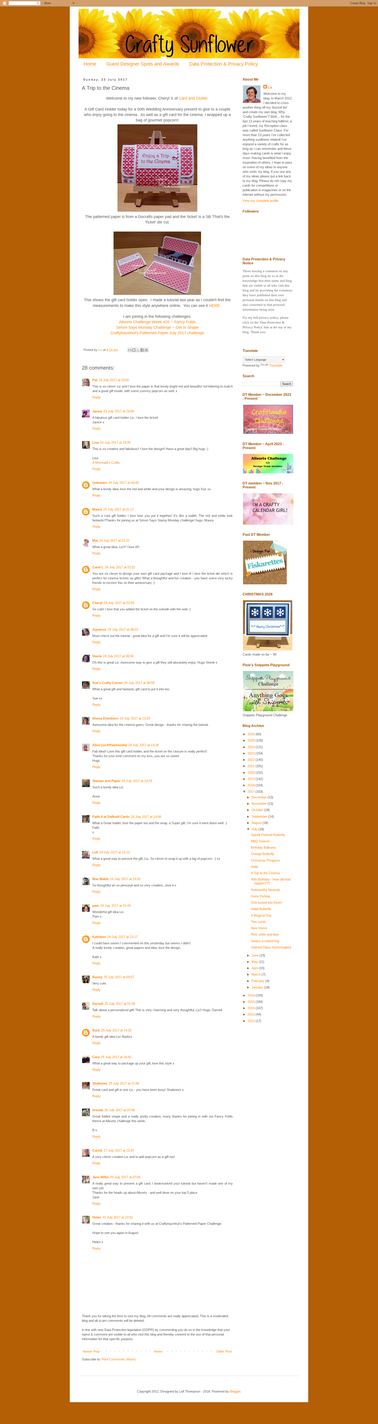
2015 (252, 1002)
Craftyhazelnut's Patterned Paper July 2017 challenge (157, 333)
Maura (97, 509)
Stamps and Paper (106, 781)
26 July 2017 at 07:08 (119, 1110)
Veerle (97, 656)
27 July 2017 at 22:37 (119, 1150)
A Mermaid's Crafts (106, 462)
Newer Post (91, 1351)
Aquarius (99, 629)
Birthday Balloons (263, 847)
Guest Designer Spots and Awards (142, 64)
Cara (96, 1057)
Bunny (97, 977)
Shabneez (99, 1083)
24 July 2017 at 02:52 (120, 567)
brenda (97, 1110)
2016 (252, 995)
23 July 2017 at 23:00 (114, 380)
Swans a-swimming (265, 941)
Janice (97, 411)
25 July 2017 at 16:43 (116, 1057)
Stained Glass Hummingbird (271, 947)
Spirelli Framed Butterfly (268, 835)
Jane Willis (100, 1177)
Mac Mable (100, 879)
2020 (252, 772)
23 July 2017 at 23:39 (115, 442)
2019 (252, 779)
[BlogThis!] (134, 350)
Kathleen (99, 937)
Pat (94, 380)
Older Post (224, 1351)
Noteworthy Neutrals (265, 890)
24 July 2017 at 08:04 (118, 656)
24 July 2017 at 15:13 (114, 852)
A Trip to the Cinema (265, 873)
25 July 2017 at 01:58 (120, 1003)
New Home (259, 928)
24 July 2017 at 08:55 (139, 683)
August (257, 823)
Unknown (99, 482)
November (260, 803)
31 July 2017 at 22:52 (117, 1217)
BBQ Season (260, 841)
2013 (252, 1014)
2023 (252, 753)
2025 (252, 740)
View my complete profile (260, 200)
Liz (270, 87)
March (257, 974)
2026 (252, 734)
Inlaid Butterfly (261, 909)
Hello (254, 867)
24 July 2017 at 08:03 (123, 629)
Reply (96, 397)
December (260, 797)
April (255, 968)
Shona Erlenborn (105, 718)
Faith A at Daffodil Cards (111, 816)
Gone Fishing (260, 896)
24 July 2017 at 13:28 (143, 745)
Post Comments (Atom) (119, 1359)
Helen (96, 1217)
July (255, 829)
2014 (252, 1008)
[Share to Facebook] (142, 350)
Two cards (258, 922)
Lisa (95, 442)
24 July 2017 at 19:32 (125, 879)
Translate (275, 365)
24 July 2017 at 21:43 (115, 905)
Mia (95, 540)
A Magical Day (261, 915)
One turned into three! (266, 902)
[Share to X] (138, 350)
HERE (214, 305)
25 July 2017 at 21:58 (124, 1083)
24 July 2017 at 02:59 (119, 603)
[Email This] (130, 350)
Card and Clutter (193, 98)
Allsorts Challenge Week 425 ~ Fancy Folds (157, 322)
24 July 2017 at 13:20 (135, 718)
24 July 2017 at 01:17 (118, 509)
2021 (252, 766)
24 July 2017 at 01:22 (114, 540)
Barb (96, 1030)
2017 (252, 791)
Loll (95, 852)
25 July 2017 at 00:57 (119, 977)
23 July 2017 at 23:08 (118, 411)
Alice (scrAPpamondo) (109, 745)
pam (95, 905)
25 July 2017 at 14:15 (116, 1030)
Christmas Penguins (265, 860)
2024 (252, 747)
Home (90, 64)
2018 (252, 785)
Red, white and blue (265, 934)
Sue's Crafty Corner (107, 683)
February (258, 981)
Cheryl (97, 603)
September (260, 816)
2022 (252, 759)
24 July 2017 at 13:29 (137, 781)
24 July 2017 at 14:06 (146, 816)
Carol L (97, 567)
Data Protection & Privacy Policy (223, 64)
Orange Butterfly (262, 854)
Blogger (235, 1391)
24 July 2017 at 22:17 (122, 937)
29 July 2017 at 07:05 (125, 1177)
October (258, 810)
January (258, 987)
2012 (252, 1021)
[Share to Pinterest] (146, 350)
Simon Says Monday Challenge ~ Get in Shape (157, 327)
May (255, 962)
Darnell (97, 1003)
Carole (97, 1150)
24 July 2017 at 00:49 (123, 482)
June (255, 955)
